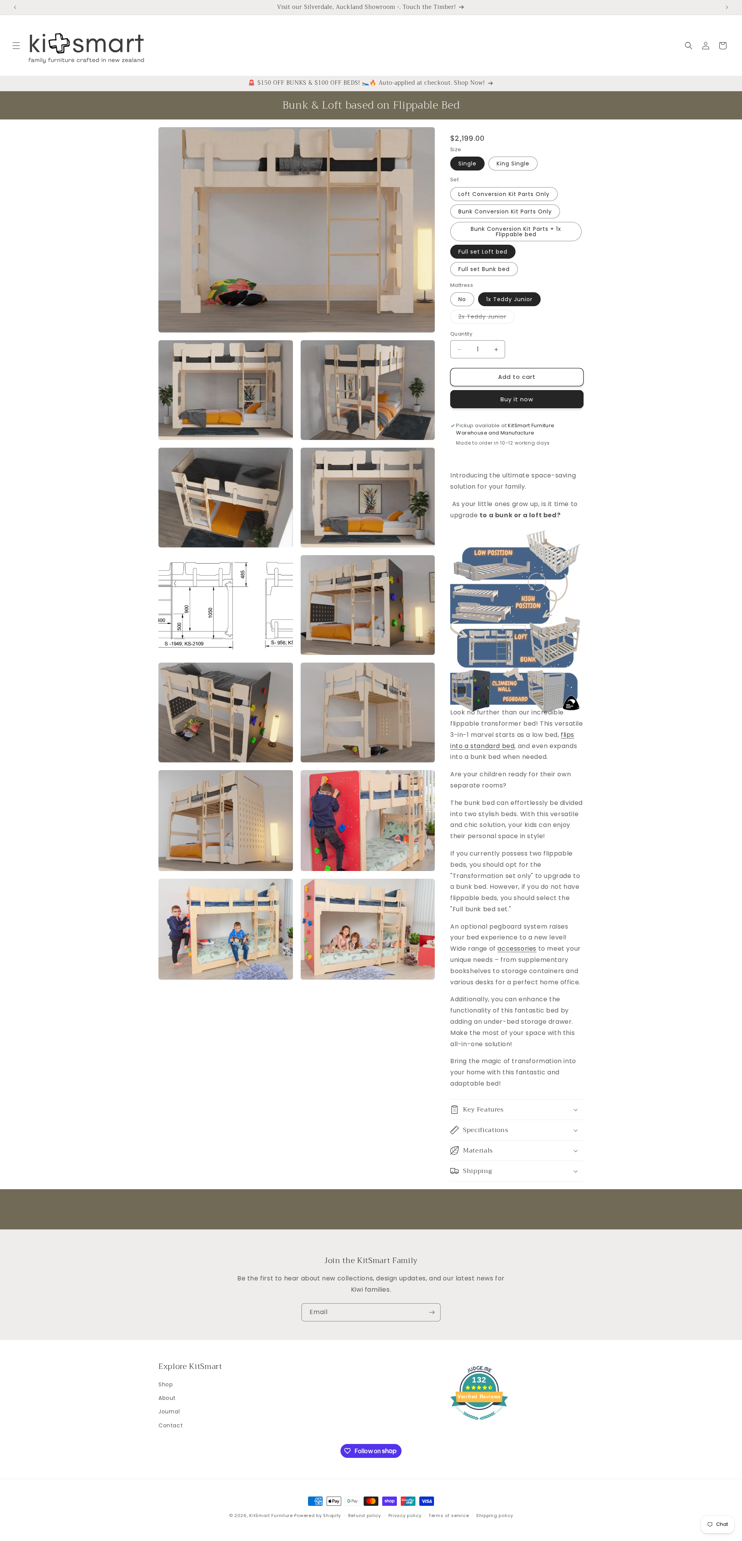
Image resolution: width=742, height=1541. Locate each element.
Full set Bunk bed (484, 269)
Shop (165, 1384)
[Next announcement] (726, 7)
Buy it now (516, 399)
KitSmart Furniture (271, 1515)
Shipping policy (494, 1515)
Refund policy (364, 1515)
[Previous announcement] (15, 7)
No (462, 299)
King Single (513, 164)
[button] (16, 45)
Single (467, 164)
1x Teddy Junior (509, 299)
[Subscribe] (431, 1312)
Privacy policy (405, 1515)
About (167, 1398)
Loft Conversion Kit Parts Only (504, 194)
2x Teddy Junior (486, 318)
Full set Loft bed (482, 252)
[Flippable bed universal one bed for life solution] (515, 695)
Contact (170, 1425)
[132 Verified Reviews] (479, 1423)
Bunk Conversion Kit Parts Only (505, 211)
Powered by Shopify (317, 1515)
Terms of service (449, 1515)
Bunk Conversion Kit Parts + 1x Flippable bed (516, 231)
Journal (169, 1411)
